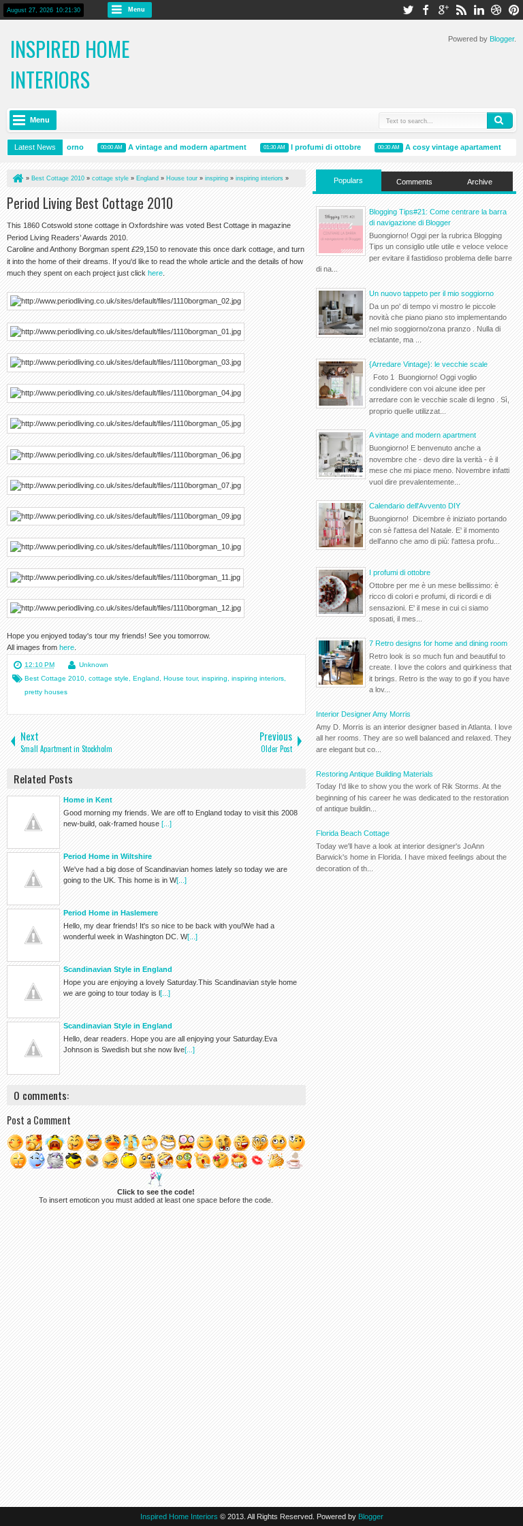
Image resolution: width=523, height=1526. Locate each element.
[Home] (17, 178)
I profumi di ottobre (320, 147)
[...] (166, 823)
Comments (414, 182)
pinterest (514, 10)
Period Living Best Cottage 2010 (90, 203)
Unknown (93, 664)
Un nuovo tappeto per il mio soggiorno (431, 293)
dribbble (496, 10)
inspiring (214, 678)
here (155, 273)
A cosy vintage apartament (448, 147)
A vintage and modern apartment (182, 147)
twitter (408, 10)
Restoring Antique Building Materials (374, 774)
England (146, 678)
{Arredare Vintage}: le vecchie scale (428, 364)
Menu (136, 9)
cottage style (109, 678)
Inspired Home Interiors (69, 64)
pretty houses (46, 692)
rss (461, 10)
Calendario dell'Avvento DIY (414, 506)
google (443, 10)
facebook (425, 10)
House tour (180, 678)
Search (500, 120)
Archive (479, 182)
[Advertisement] (414, 977)
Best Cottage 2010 (54, 678)
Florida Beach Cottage (353, 833)
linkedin (479, 10)
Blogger (502, 39)
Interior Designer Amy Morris (363, 714)
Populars (348, 180)
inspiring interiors (258, 678)
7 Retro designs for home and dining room (438, 643)
